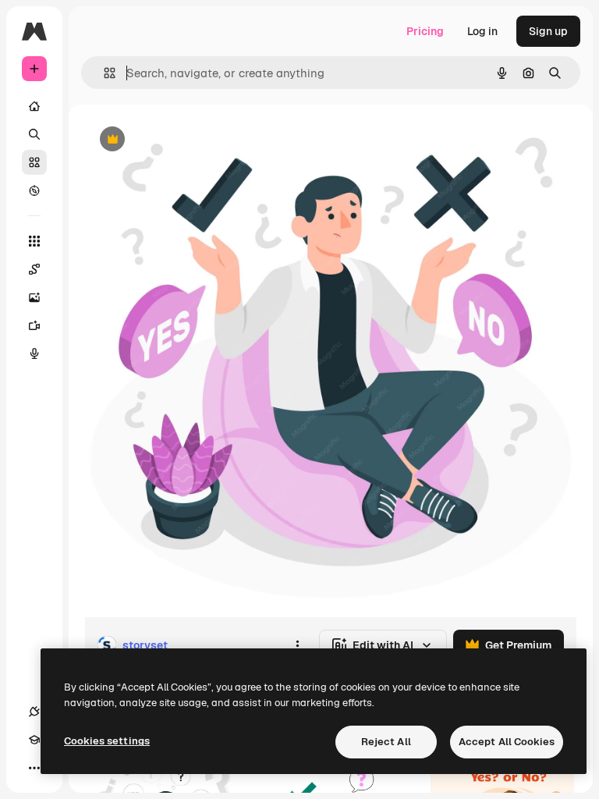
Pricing (425, 31)
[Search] (34, 134)
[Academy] (34, 739)
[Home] (34, 106)
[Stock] (34, 162)
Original (184, 140)
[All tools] (34, 241)
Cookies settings (107, 741)
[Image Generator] (34, 297)
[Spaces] (34, 269)
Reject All (386, 741)
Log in (482, 31)
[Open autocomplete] (103, 73)
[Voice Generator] (34, 353)
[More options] (297, 645)
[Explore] (34, 190)
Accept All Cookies (507, 741)
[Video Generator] (34, 325)
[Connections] (34, 711)
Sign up (548, 31)
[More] (34, 767)
